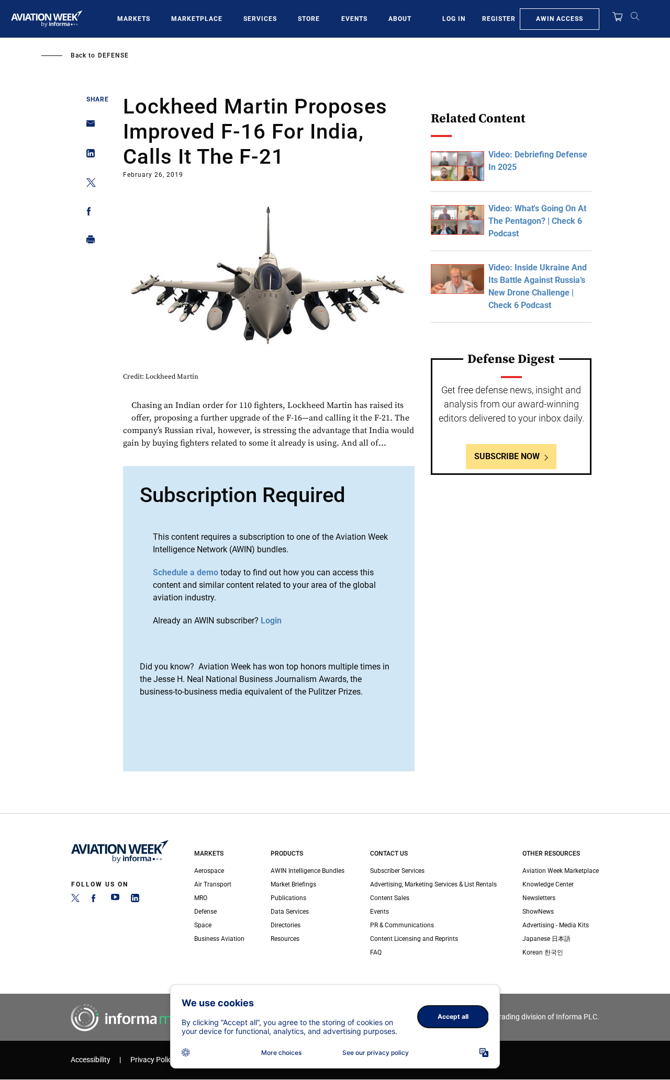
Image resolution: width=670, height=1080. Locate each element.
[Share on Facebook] (87, 213)
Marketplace (196, 18)
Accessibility (90, 1059)
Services (260, 18)
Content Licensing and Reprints (414, 938)
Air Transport (212, 884)
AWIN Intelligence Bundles (307, 870)
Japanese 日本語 (546, 938)
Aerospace (209, 870)
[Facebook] (95, 900)
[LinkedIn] (135, 900)
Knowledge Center (548, 884)
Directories (285, 925)
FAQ (376, 952)
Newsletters (538, 898)
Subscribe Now (507, 456)
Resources (285, 938)
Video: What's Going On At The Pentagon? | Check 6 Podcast (537, 220)
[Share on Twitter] (87, 184)
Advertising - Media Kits (555, 925)
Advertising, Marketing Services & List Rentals (433, 884)
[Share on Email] (87, 126)
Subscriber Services (397, 870)
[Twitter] (75, 900)
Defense (113, 55)
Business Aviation (219, 938)
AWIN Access (559, 18)
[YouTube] (115, 900)
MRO (200, 898)
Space (202, 925)
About (399, 18)
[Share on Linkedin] (87, 155)
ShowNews (538, 911)
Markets (133, 18)
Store (309, 18)
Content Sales (389, 898)
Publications (288, 898)
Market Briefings (293, 884)
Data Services (290, 911)
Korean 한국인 (542, 952)
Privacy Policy (152, 1059)
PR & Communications (402, 925)
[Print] (87, 241)
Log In (453, 18)
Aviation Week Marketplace (560, 870)
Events (354, 18)
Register (499, 18)
